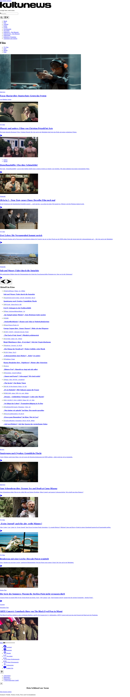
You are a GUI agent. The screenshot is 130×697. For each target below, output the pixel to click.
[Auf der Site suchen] (1, 17)
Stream (5, 50)
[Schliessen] (1, 684)
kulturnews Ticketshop (10, 37)
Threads (8, 653)
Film (5, 22)
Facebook (9, 647)
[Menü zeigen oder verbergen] (6, 17)
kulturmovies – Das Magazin (12, 34)
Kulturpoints (10, 665)
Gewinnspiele (7, 29)
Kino (5, 52)
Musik (5, 21)
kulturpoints (7, 35)
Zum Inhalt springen (5, 0)
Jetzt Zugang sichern (5, 692)
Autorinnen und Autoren (10, 38)
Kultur (5, 26)
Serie (5, 49)
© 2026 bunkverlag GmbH (11, 680)
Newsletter (7, 30)
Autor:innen (7, 675)
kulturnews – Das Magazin (11, 32)
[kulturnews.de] (25, 7)
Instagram (9, 650)
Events (5, 27)
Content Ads (9, 668)
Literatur (6, 24)
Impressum (7, 677)
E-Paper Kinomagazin (12, 662)
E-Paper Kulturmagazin (12, 659)
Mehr (1, 643)
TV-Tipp (6, 47)
